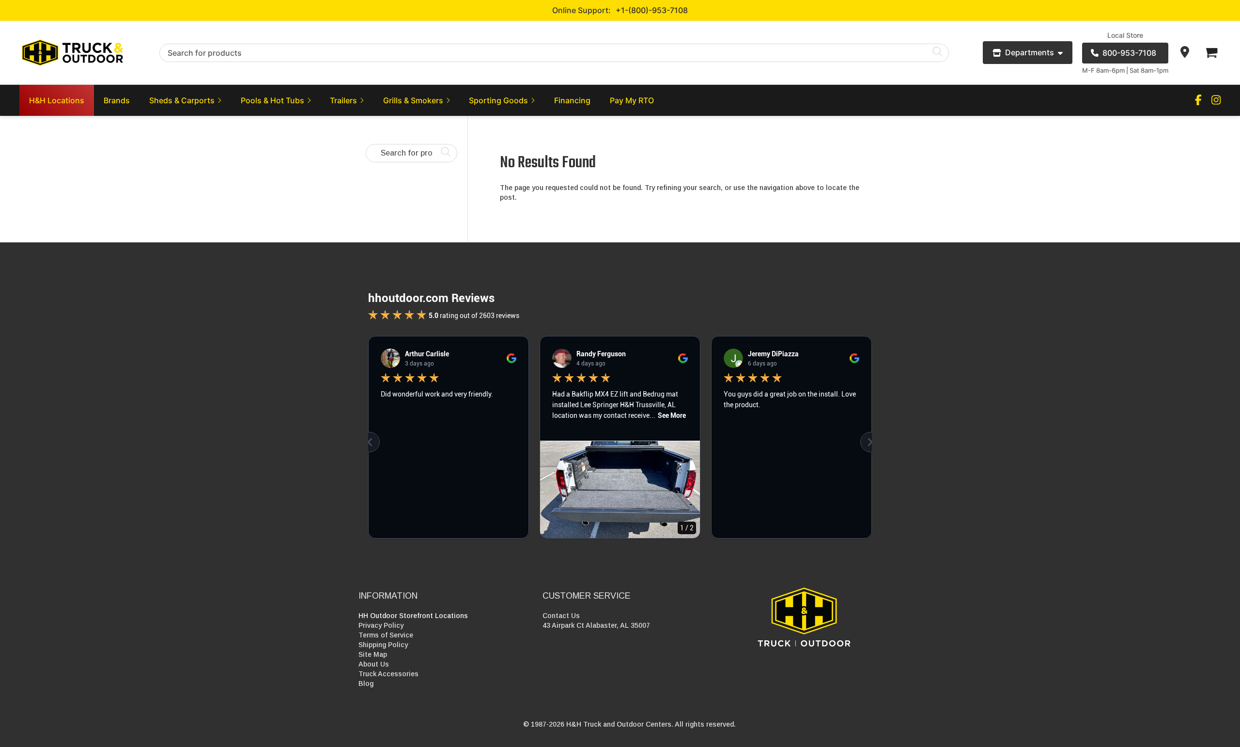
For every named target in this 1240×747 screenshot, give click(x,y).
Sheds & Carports (182, 100)
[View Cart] (1211, 53)
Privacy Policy (380, 625)
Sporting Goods (498, 100)
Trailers (343, 100)
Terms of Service (385, 635)
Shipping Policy (383, 645)
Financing (572, 100)
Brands (117, 100)
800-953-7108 (1129, 53)
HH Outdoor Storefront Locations (413, 616)
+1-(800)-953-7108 (652, 10)
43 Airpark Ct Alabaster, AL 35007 (596, 625)
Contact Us (561, 616)
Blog (365, 683)
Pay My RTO (632, 100)
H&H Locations (56, 100)
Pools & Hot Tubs (272, 100)
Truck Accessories (388, 674)
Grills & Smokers (413, 100)
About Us (373, 664)
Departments (1029, 52)
